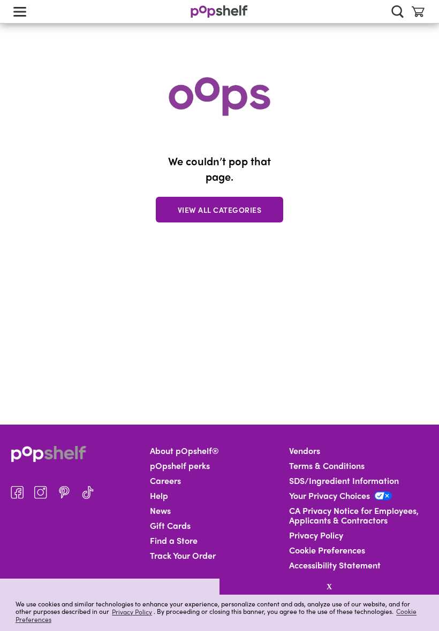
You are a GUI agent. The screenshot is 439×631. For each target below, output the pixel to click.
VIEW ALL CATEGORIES (220, 209)
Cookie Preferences (327, 550)
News (160, 510)
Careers (165, 481)
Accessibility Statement (335, 565)
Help (159, 496)
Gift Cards (170, 525)
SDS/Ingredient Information (344, 481)
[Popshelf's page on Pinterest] (64, 492)
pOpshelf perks (180, 466)
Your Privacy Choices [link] (329, 496)
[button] (110, 586)
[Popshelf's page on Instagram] (40, 492)
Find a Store (174, 540)
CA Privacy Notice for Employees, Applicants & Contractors (354, 515)
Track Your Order (183, 555)
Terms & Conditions (327, 466)
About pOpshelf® (184, 451)
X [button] (329, 586)
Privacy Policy (132, 611)
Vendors (304, 451)
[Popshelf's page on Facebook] (17, 492)
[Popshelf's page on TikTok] (87, 492)
